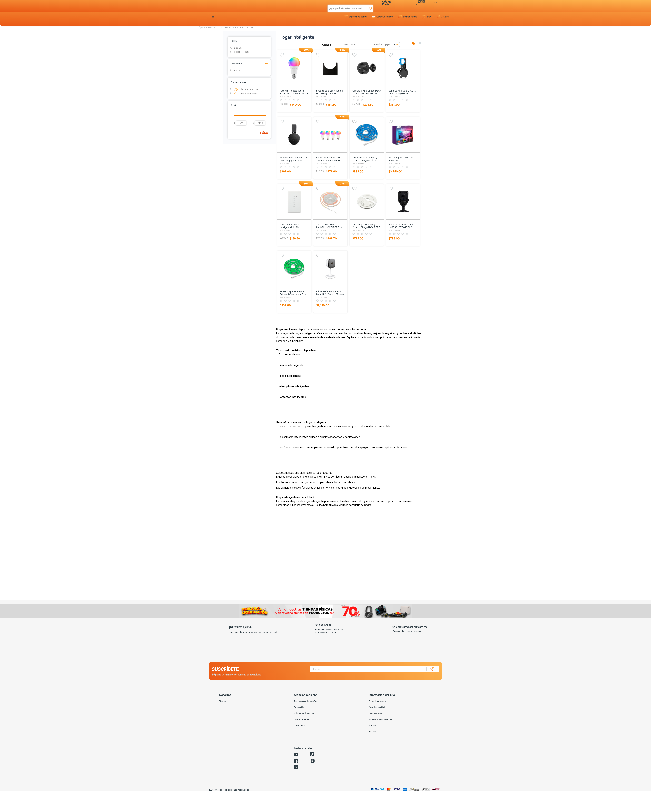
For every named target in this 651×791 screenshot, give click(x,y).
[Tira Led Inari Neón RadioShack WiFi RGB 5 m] (330, 202)
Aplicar (264, 132)
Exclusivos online (384, 16)
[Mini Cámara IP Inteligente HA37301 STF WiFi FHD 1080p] (403, 202)
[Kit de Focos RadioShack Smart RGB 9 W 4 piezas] (330, 135)
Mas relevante (350, 44)
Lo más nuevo (410, 16)
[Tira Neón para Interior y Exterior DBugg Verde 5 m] (294, 268)
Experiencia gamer (358, 16)
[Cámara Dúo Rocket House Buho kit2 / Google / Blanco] (330, 268)
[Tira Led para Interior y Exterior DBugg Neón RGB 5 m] (367, 202)
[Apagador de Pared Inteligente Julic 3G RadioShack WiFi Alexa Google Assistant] (294, 202)
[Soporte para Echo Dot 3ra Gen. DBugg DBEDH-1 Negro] (403, 68)
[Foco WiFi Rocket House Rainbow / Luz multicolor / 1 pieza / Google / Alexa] (294, 68)
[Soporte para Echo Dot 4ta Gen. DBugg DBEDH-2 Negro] (294, 135)
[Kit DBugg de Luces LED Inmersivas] (403, 135)
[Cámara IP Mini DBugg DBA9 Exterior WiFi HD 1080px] (367, 68)
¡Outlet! (445, 16)
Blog (429, 16)
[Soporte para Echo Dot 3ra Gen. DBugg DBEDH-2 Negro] (330, 68)
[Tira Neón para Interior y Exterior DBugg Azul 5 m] (367, 135)
